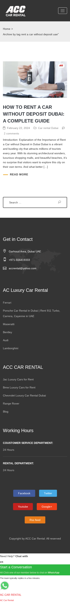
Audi (5, 340)
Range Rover (11, 403)
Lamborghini (10, 348)
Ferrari (7, 302)
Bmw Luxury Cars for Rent (19, 387)
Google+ (47, 506)
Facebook (24, 493)
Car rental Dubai (48, 128)
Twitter (48, 493)
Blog (5, 411)
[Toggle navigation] (62, 10)
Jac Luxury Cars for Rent (18, 379)
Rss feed (35, 519)
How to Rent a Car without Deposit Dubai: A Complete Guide (33, 113)
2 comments (11, 133)
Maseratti (8, 324)
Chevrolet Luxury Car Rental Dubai (24, 395)
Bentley (7, 332)
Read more (19, 174)
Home (6, 28)
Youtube (23, 506)
